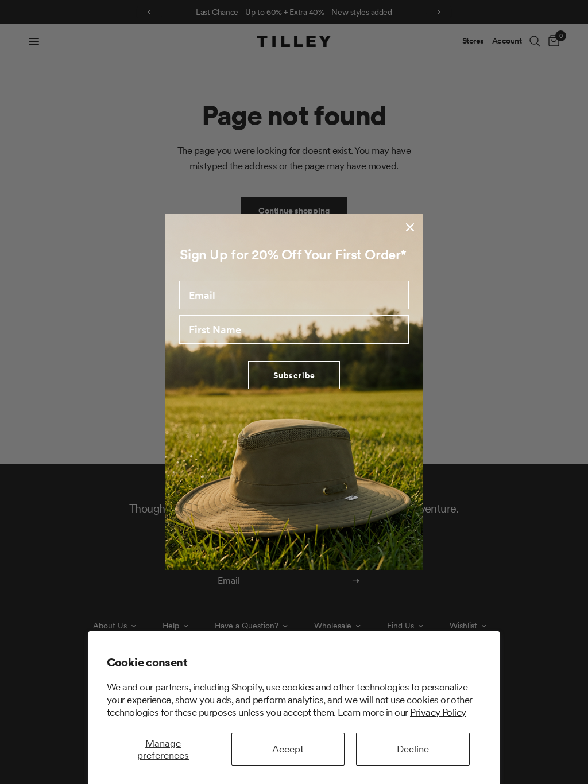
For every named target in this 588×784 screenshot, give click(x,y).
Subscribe (294, 375)
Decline (413, 749)
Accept (288, 749)
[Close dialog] (410, 227)
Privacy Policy (438, 712)
